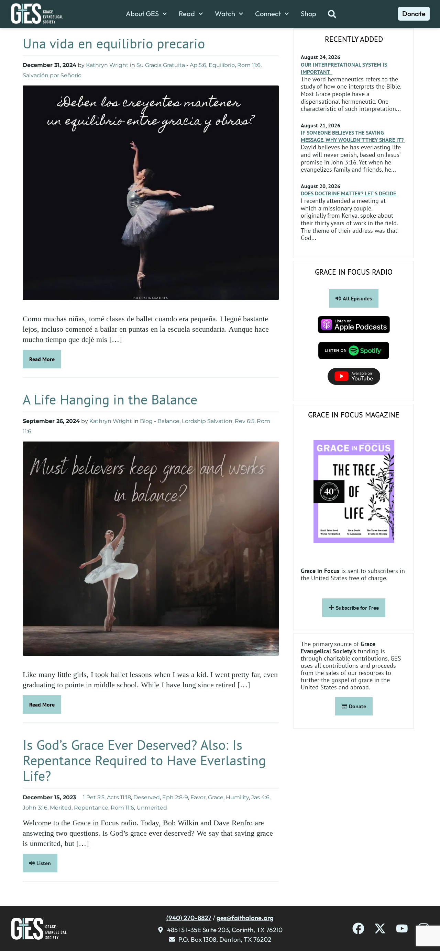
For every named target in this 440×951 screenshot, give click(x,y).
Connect (268, 13)
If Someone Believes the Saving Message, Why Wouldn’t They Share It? (353, 136)
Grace (215, 797)
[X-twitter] (380, 929)
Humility (237, 797)
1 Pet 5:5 (93, 797)
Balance (168, 421)
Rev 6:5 (244, 421)
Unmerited (151, 807)
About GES (142, 13)
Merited (61, 807)
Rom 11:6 (249, 65)
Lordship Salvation (207, 421)
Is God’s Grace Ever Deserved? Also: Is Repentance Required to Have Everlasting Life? (144, 760)
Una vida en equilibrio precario (114, 43)
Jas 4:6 (260, 797)
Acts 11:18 (119, 797)
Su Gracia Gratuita (160, 65)
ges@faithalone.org (245, 918)
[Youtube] (402, 929)
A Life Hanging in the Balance (112, 399)
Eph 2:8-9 (175, 797)
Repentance (91, 807)
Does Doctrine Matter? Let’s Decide (349, 193)
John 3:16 (35, 807)
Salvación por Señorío (52, 75)
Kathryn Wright (107, 65)
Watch (225, 13)
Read (187, 13)
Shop (308, 13)
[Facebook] (358, 929)
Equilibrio (222, 65)
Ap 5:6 (198, 65)
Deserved (146, 797)
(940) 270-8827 (188, 918)
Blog (146, 421)
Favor (198, 797)
